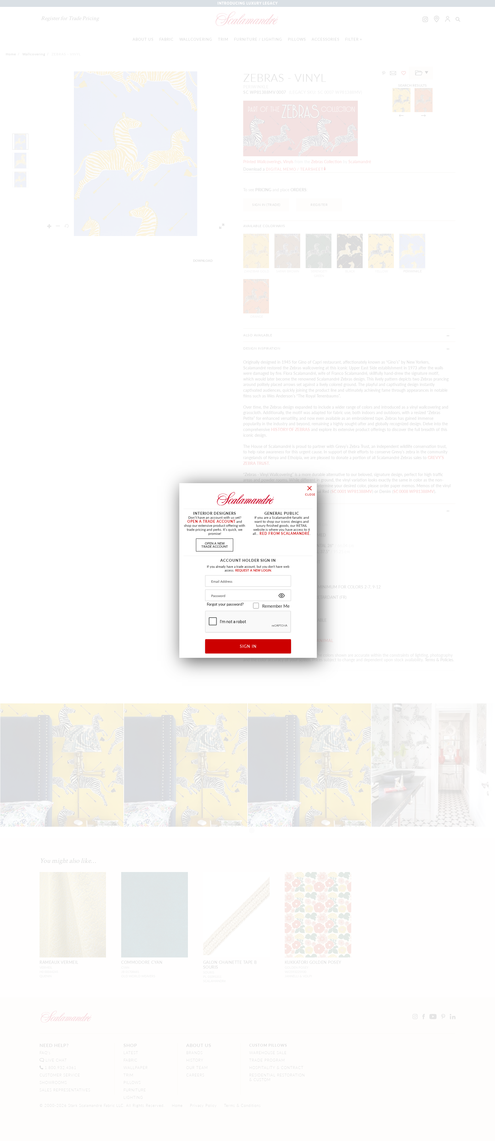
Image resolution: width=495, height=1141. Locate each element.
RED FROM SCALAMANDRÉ (285, 533)
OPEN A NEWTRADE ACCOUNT (214, 545)
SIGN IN (248, 646)
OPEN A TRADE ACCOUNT (211, 521)
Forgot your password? (225, 604)
